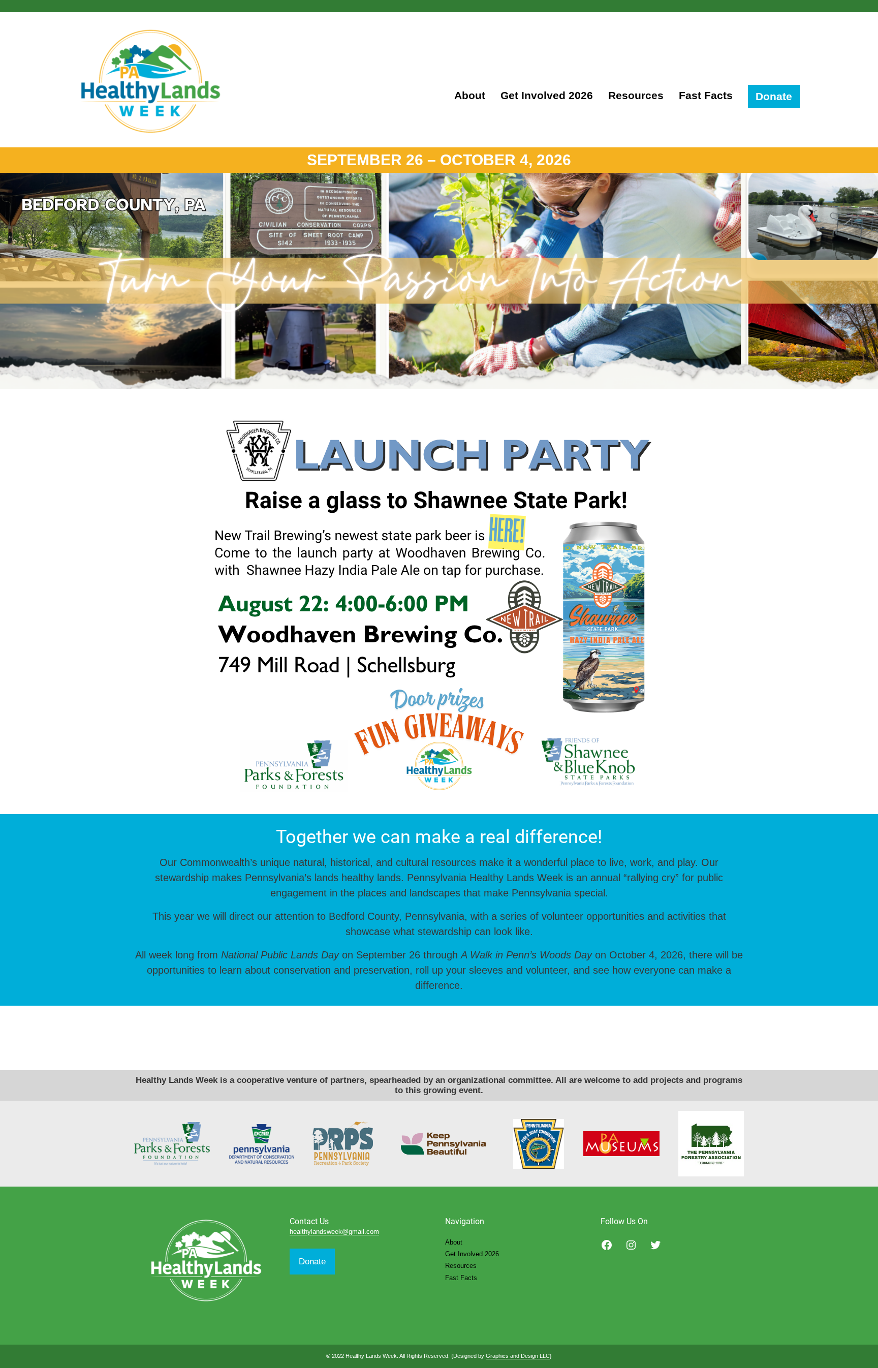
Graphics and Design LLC (518, 1356)
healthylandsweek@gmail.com (334, 1231)
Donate (312, 1261)
